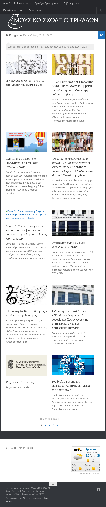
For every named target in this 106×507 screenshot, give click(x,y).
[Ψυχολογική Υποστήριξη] (26, 365)
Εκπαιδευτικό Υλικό (12, 10)
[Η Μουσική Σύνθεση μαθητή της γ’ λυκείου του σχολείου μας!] (26, 295)
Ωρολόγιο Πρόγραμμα (45, 3)
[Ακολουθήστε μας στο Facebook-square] (98, 490)
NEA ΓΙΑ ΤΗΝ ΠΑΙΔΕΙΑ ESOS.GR (20, 448)
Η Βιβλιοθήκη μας (70, 3)
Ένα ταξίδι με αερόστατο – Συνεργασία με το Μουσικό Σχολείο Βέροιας (22, 162)
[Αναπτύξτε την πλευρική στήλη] (101, 35)
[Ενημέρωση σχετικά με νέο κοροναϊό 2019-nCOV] (73, 223)
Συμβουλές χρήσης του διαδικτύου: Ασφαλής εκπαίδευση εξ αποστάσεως (72, 385)
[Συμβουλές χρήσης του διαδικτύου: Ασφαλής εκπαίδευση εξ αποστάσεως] (73, 365)
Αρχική (6, 3)
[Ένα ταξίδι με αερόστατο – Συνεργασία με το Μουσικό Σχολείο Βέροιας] (26, 142)
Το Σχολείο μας (21, 3)
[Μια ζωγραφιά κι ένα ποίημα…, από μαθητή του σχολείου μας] (26, 64)
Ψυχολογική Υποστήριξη (20, 382)
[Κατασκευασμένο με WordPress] (24, 498)
